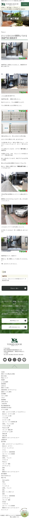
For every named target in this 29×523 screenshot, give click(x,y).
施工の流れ (4, 376)
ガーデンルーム (6, 465)
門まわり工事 (5, 427)
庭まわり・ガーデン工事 (8, 414)
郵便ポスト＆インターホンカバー (10, 437)
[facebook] (10, 359)
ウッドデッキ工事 (6, 416)
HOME (3, 372)
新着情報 (3, 383)
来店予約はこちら (14, 320)
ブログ (3, 397)
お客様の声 (4, 439)
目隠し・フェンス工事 (8, 423)
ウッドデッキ (5, 486)
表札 (3, 469)
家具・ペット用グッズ (8, 492)
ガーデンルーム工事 (7, 431)
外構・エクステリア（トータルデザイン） (13, 444)
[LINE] (24, 359)
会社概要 (3, 393)
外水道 (4, 501)
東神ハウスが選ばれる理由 (8, 374)
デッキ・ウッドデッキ (8, 448)
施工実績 (3, 441)
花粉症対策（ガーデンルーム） (9, 389)
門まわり (4, 461)
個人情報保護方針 (5, 405)
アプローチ (5, 459)
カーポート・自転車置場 (8, 452)
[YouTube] (5, 359)
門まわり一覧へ (14, 288)
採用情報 (3, 399)
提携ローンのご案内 (6, 391)
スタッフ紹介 (4, 395)
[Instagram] (14, 359)
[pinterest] (19, 359)
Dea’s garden (5, 480)
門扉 (3, 482)
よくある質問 (4, 381)
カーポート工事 (6, 419)
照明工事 (4, 433)
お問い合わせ (4, 401)
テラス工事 (5, 417)
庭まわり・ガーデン (7, 446)
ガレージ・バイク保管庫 (8, 454)
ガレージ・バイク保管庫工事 (9, 421)
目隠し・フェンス (6, 457)
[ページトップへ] (14, 366)
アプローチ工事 (6, 425)
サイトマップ (4, 509)
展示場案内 (4, 473)
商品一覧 (3, 477)
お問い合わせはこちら (14, 327)
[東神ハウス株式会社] (7, 4)
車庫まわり (5, 456)
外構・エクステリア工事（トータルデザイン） (14, 412)
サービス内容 (4, 409)
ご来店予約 (4, 403)
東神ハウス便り (5, 387)
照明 (3, 467)
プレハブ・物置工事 (7, 429)
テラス (4, 450)
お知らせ (3, 385)
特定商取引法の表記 (6, 407)
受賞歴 (3, 379)
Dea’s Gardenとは (6, 475)
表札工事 (4, 435)
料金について (4, 377)
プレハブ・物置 (6, 463)
